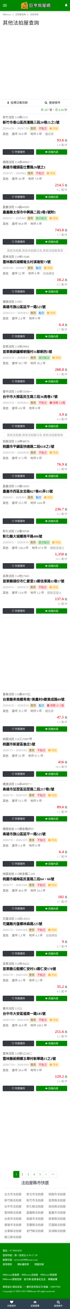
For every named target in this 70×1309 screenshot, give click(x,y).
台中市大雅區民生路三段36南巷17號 (30, 397)
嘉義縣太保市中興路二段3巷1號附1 (29, 212)
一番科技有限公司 (33, 1287)
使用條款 (7, 1264)
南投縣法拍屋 (57, 1206)
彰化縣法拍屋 (35, 1206)
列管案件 (20, 152)
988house (7, 14)
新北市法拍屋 (35, 1194)
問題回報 (39, 1264)
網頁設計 (7, 1287)
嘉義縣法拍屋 (35, 1212)
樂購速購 (52, 1279)
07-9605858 (16, 1250)
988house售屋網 (48, 1275)
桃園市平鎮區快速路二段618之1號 (28, 447)
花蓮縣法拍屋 (57, 1224)
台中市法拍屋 (13, 1206)
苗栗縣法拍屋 (57, 1200)
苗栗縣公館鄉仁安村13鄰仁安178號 (29, 969)
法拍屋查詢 (20, 14)
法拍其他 (34, 14)
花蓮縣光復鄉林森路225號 (22, 924)
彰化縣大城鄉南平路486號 (22, 536)
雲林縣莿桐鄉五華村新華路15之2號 (29, 1059)
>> (53, 1174)
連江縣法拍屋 (13, 1237)
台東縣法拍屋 (13, 1231)
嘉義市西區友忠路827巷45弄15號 (28, 491)
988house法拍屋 (30, 1275)
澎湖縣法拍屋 (57, 1231)
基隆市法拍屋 (13, 1224)
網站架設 (17, 1287)
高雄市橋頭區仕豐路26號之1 (24, 167)
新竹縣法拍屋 (13, 1200)
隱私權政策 (23, 1264)
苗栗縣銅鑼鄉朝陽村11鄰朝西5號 (27, 352)
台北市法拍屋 (13, 1194)
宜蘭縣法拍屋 (35, 1224)
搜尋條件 (54, 102)
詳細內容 (53, 152)
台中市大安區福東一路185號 (24, 1014)
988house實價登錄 (12, 1279)
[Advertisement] (35, 64)
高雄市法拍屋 (35, 1218)
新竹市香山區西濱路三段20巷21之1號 (31, 122)
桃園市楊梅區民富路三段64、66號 (28, 879)
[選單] (5, 5)
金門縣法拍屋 (35, 1231)
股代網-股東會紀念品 (35, 1279)
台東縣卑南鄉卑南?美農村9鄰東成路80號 (33, 699)
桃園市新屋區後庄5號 (19, 744)
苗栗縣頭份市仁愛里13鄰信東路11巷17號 (33, 581)
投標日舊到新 (19, 102)
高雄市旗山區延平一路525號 (24, 307)
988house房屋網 (11, 1275)
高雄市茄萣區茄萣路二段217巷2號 (28, 789)
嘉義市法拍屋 (57, 1212)
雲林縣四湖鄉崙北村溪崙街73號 (27, 262)
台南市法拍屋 (13, 1218)
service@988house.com (26, 1260)
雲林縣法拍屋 (13, 1212)
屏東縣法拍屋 (57, 1218)
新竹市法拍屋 (35, 1200)
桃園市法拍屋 (57, 1194)
